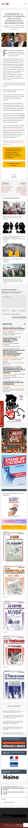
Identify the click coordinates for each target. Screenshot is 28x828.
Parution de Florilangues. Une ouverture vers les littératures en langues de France (13, 711)
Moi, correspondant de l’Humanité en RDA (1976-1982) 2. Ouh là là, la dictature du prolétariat (13, 728)
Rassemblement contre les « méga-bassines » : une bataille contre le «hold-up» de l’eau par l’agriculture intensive (13, 280)
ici (16, 165)
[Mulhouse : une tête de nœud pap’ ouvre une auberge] (14, 250)
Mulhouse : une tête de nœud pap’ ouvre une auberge (13, 259)
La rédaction (12, 25)
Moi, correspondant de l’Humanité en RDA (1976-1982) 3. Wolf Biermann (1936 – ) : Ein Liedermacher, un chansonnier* (13, 722)
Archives (3, 799)
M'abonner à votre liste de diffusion (11, 314)
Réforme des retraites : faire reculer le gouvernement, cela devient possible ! (12, 217)
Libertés (13, 29)
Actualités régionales (9, 27)
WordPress (19, 826)
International (21, 27)
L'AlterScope (18, 521)
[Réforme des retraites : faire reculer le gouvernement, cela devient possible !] (14, 207)
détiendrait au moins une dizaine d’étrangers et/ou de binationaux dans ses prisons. (14, 142)
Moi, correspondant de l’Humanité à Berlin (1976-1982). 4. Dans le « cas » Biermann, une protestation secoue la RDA (13, 716)
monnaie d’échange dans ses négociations (12, 129)
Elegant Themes (19, 824)
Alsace (15, 27)
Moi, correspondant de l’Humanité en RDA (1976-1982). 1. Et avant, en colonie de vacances (14, 733)
